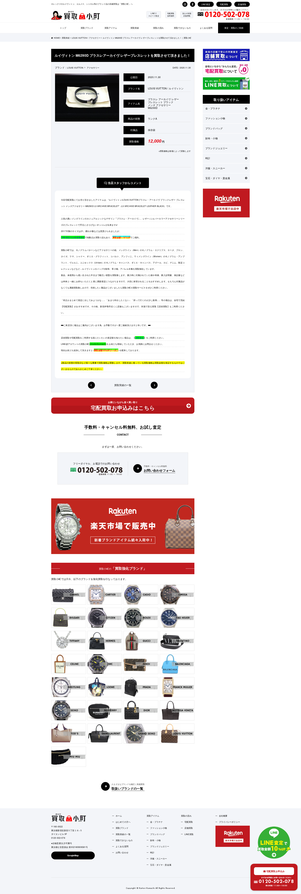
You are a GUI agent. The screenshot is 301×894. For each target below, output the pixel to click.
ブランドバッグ (214, 128)
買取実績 (134, 27)
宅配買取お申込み (275, 871)
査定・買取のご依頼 (233, 27)
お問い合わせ (122, 852)
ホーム (119, 815)
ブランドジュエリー (216, 148)
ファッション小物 (215, 118)
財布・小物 (211, 138)
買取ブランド (87, 27)
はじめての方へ (123, 821)
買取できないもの (182, 27)
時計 (207, 158)
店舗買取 (242, 4)
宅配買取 (224, 4)
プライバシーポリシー (229, 821)
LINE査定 (205, 4)
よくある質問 (206, 27)
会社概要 (223, 815)
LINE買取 (189, 834)
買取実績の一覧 (123, 385)
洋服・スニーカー (215, 168)
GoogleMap (73, 855)
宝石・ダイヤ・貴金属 (217, 178)
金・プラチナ (212, 108)
